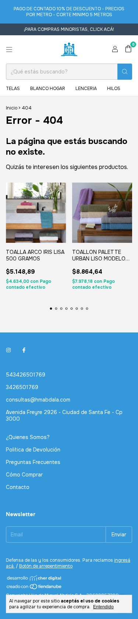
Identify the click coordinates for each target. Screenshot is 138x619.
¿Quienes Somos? (28, 437)
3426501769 (22, 387)
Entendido (103, 606)
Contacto (17, 487)
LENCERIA (86, 88)
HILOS (113, 88)
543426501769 (25, 374)
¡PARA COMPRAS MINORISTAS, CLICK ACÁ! (69, 29)
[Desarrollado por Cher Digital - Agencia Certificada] (34, 578)
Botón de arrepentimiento (45, 566)
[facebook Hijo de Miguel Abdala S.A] (23, 350)
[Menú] (9, 49)
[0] (128, 49)
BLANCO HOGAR (47, 88)
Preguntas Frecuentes (33, 462)
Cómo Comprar (24, 474)
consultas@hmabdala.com (38, 399)
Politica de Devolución (33, 449)
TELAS (13, 88)
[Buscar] (124, 72)
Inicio (11, 108)
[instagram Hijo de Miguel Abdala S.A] (8, 350)
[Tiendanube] (34, 588)
